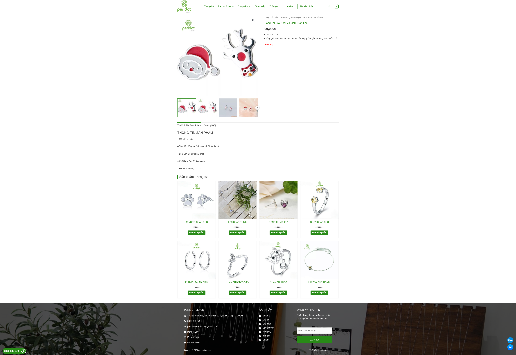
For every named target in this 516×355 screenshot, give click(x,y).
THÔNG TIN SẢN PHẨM (189, 125)
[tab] (189, 125)
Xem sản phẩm (196, 232)
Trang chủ (268, 17)
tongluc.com (327, 350)
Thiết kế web (314, 350)
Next (257, 108)
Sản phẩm (279, 17)
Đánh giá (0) (210, 125)
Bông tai (289, 17)
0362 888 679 (11, 351)
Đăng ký (314, 340)
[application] (232, 6)
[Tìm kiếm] (329, 6)
